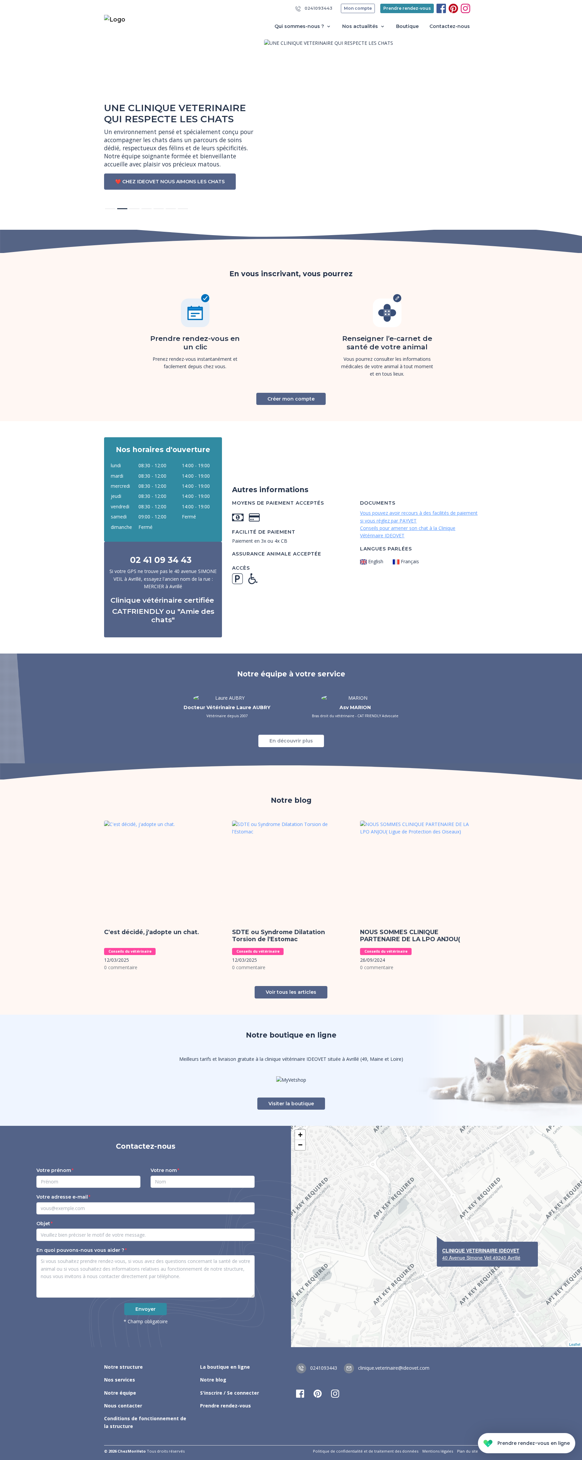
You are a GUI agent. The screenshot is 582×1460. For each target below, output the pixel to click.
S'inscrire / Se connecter (229, 1393)
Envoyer (145, 1309)
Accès (241, 568)
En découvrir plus (291, 741)
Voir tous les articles (291, 992)
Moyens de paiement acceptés (278, 503)
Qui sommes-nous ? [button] (299, 26)
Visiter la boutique (291, 1104)
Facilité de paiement (263, 532)
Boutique (407, 26)
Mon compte (358, 8)
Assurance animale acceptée (276, 554)
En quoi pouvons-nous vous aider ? (80, 1250)
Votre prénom (53, 1170)
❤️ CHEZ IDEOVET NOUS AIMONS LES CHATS (170, 182)
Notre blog (213, 1379)
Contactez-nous (449, 26)
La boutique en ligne (225, 1367)
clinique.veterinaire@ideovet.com (393, 1368)
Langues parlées (386, 549)
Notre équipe (120, 1393)
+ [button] (300, 1135)
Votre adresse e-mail (62, 1197)
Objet (43, 1223)
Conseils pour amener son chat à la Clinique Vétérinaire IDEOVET (407, 532)
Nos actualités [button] (360, 26)
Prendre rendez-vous (407, 8)
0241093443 (317, 8)
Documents (377, 503)
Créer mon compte (291, 399)
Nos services (119, 1379)
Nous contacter (123, 1405)
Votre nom (164, 1170)
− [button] (300, 1145)
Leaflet (574, 1344)
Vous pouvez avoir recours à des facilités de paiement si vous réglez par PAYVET (419, 516)
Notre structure (123, 1367)
